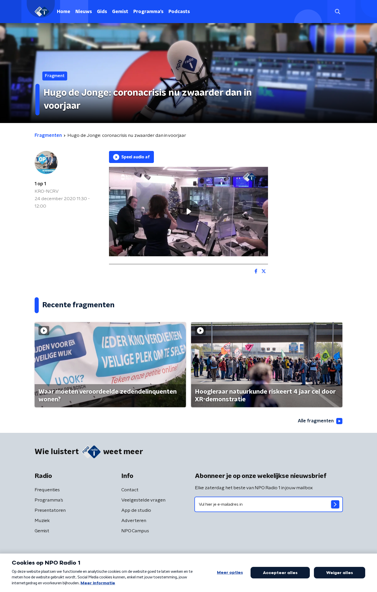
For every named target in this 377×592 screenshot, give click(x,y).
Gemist (120, 11)
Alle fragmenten (316, 421)
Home (63, 11)
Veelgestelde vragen (143, 500)
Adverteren (133, 520)
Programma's (148, 11)
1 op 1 (40, 184)
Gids (102, 11)
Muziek (42, 520)
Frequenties (47, 490)
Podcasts (179, 11)
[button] (337, 11)
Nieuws (83, 11)
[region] (188, 211)
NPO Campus (135, 531)
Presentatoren (50, 510)
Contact (129, 490)
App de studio (136, 510)
